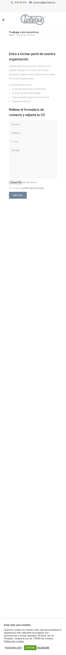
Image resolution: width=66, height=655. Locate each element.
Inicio (11, 35)
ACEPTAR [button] (30, 648)
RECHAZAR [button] (43, 647)
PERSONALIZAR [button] (13, 647)
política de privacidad (33, 188)
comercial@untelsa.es (44, 2)
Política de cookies (14, 641)
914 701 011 (21, 2)
